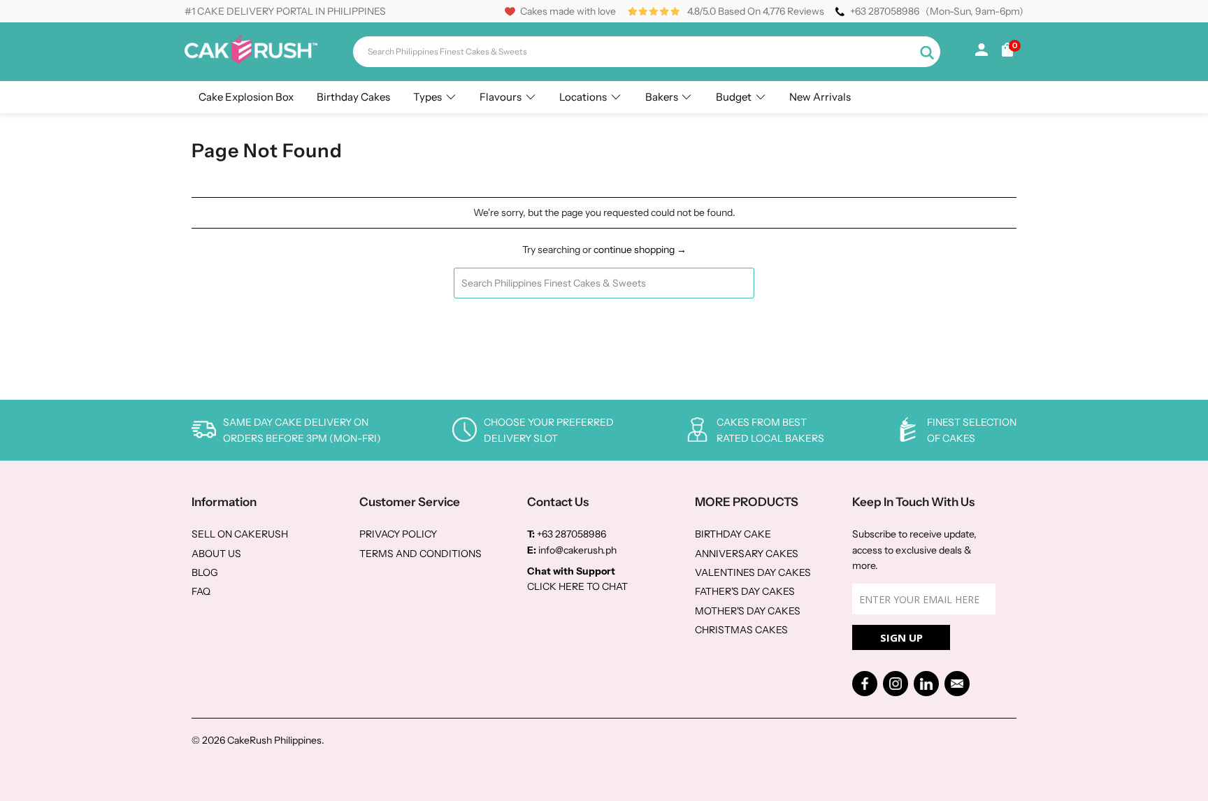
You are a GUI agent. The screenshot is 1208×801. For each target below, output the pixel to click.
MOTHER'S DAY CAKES (747, 611)
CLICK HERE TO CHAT (577, 586)
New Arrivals (820, 96)
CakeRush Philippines (274, 740)
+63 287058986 (884, 11)
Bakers (661, 96)
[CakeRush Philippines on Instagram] (895, 683)
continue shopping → (640, 249)
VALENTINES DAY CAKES (753, 572)
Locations (583, 96)
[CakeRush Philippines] (251, 60)
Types (427, 96)
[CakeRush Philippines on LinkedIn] (926, 683)
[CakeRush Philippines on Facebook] (864, 683)
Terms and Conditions (420, 553)
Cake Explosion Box (246, 96)
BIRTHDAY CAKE (733, 534)
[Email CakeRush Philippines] (957, 683)
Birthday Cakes (353, 96)
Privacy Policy (398, 534)
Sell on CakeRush (240, 534)
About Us (216, 553)
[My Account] (981, 52)
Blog (205, 572)
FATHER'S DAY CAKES (745, 591)
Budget (734, 96)
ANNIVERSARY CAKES (746, 553)
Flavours (501, 96)
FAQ (201, 591)
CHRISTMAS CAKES (741, 629)
